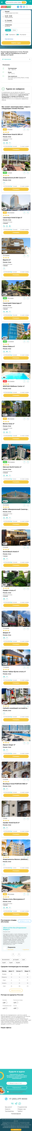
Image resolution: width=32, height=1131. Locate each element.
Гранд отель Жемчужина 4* (14, 899)
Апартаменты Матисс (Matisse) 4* (16, 859)
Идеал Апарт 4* (9, 745)
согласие (4, 1123)
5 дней (4, 962)
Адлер (4, 1000)
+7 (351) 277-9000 (18, 1099)
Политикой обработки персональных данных (16, 1126)
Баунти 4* (7, 260)
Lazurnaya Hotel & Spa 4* (12, 217)
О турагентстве (22, 1107)
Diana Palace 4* (9, 346)
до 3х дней (16, 959)
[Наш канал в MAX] (19, 1103)
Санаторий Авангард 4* (12, 303)
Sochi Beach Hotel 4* (11, 552)
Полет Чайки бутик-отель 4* (14, 672)
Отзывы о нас (22, 1109)
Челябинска (10, 99)
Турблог (20, 1111)
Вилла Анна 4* (8, 424)
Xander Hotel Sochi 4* (11, 823)
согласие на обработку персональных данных (17, 1091)
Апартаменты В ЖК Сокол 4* (14, 178)
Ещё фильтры (9, 38)
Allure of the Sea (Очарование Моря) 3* (14, 928)
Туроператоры (9, 1111)
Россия (5, 137)
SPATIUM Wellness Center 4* (14, 386)
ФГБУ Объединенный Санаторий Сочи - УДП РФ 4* (16, 509)
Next (19, 954)
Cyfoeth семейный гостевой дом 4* (16, 708)
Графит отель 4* (9, 590)
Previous (13, 954)
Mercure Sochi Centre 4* (12, 467)
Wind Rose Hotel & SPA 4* (13, 134)
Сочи (9, 137)
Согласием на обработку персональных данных (16, 1127)
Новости (7, 1109)
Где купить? (8, 1107)
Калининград (17, 1000)
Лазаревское (6, 1005)
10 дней (18, 962)
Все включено (6, 959)
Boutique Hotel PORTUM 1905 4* (15, 784)
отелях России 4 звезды (13, 1024)
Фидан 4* (6, 633)
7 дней (10, 962)
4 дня (23, 959)
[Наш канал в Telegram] (16, 1103)
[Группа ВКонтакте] (12, 1103)
